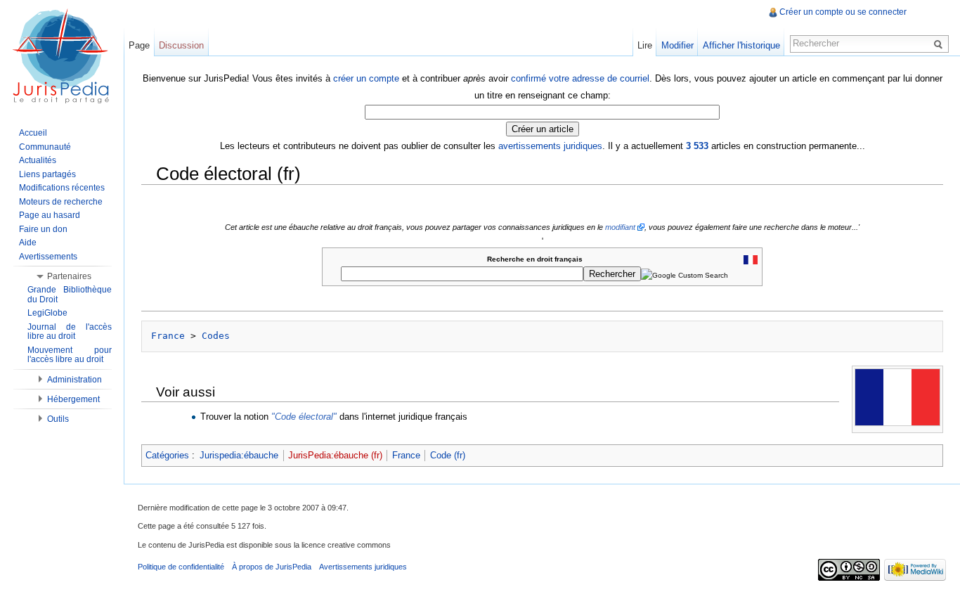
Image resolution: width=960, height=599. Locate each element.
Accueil (33, 133)
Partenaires (69, 276)
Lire (644, 45)
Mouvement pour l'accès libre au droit (69, 355)
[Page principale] (62, 56)
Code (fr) (447, 455)
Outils (58, 419)
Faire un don (43, 229)
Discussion (181, 45)
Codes (216, 335)
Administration (74, 380)
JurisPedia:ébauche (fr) (335, 455)
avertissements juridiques (550, 146)
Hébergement (73, 399)
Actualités (37, 160)
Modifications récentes (62, 188)
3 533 (697, 146)
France (168, 335)
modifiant (620, 227)
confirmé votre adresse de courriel (580, 78)
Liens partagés (47, 174)
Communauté (45, 147)
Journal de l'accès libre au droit (69, 332)
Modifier (677, 45)
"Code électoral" (304, 416)
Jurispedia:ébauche (239, 455)
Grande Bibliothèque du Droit (69, 294)
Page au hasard (49, 215)
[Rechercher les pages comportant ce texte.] (940, 43)
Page (139, 45)
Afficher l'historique (741, 45)
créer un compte (366, 78)
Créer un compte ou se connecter (843, 12)
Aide (28, 242)
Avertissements (48, 257)
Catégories (167, 455)
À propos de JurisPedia (271, 566)
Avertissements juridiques (363, 566)
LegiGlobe (47, 313)
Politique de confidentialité (181, 566)
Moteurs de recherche (61, 202)
